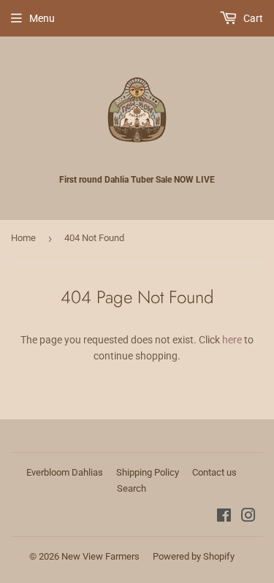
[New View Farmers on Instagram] (248, 517)
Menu (42, 18)
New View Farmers (100, 556)
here (232, 340)
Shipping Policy (147, 472)
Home (23, 237)
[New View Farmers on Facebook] (224, 517)
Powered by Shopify (194, 556)
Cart (252, 18)
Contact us (214, 472)
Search (131, 488)
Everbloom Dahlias (64, 472)
